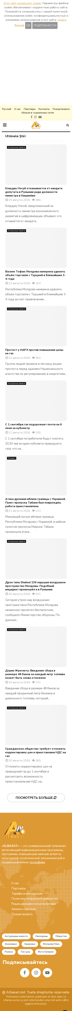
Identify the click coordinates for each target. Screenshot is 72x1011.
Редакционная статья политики (33, 904)
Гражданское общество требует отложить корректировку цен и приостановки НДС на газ (35, 752)
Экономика (11, 944)
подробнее (37, 862)
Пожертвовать (61, 109)
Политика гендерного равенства (34, 899)
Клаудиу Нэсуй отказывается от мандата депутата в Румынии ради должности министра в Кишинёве (33, 192)
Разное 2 (11, 458)
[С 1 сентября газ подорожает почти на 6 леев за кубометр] (36, 400)
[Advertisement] (36, 67)
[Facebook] (25, 972)
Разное (9, 951)
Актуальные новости (16, 147)
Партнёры (29, 109)
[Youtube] (47, 972)
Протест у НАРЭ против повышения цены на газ (34, 351)
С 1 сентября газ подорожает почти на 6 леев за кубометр (33, 426)
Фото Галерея (45, 951)
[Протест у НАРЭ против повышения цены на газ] (36, 326)
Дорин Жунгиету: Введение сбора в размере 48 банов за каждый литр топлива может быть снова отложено (35, 674)
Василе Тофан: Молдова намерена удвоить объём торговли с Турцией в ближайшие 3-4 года (35, 275)
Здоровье (29, 944)
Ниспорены (41, 936)
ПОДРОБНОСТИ (45, 25)
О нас (17, 109)
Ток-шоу (25, 951)
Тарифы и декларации (26, 894)
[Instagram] (36, 972)
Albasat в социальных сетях (37, 112)
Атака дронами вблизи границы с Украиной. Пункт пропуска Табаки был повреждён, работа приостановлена (35, 502)
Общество (61, 936)
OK (28, 25)
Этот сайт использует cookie (22, 3)
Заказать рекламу (23, 909)
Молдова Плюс (51, 944)
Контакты (44, 109)
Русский (6, 109)
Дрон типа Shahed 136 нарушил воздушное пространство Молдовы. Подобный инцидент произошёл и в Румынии (35, 586)
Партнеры (18, 888)
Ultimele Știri (15, 136)
